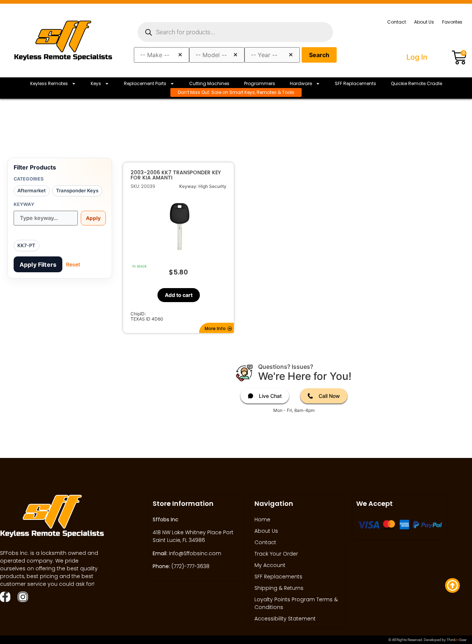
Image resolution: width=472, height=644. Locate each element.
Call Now (329, 396)
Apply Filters (38, 264)
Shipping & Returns (278, 588)
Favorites (452, 22)
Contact (396, 22)
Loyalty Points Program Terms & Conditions (296, 603)
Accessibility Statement (285, 618)
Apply (93, 218)
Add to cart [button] (178, 295)
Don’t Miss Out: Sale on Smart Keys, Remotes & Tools (236, 92)
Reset (73, 264)
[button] (216, 328)
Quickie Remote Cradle (416, 83)
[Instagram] (23, 597)
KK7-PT (26, 245)
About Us (424, 22)
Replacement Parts (145, 83)
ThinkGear (456, 640)
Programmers (259, 83)
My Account (269, 565)
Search (319, 55)
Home (262, 519)
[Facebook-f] (5, 597)
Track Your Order (276, 553)
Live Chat (270, 396)
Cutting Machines (209, 83)
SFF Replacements (355, 83)
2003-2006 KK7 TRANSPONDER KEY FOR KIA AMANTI (176, 175)
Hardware (301, 83)
